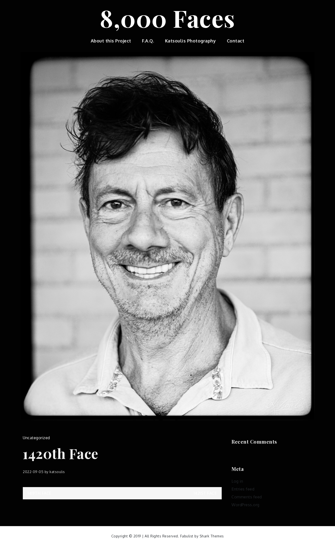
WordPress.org (245, 504)
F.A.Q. (148, 40)
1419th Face (40, 493)
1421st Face (205, 493)
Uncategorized (36, 437)
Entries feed (243, 489)
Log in (237, 481)
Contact (236, 40)
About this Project (111, 40)
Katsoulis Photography (190, 40)
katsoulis (57, 472)
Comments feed (247, 496)
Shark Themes (212, 536)
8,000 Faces (167, 18)
